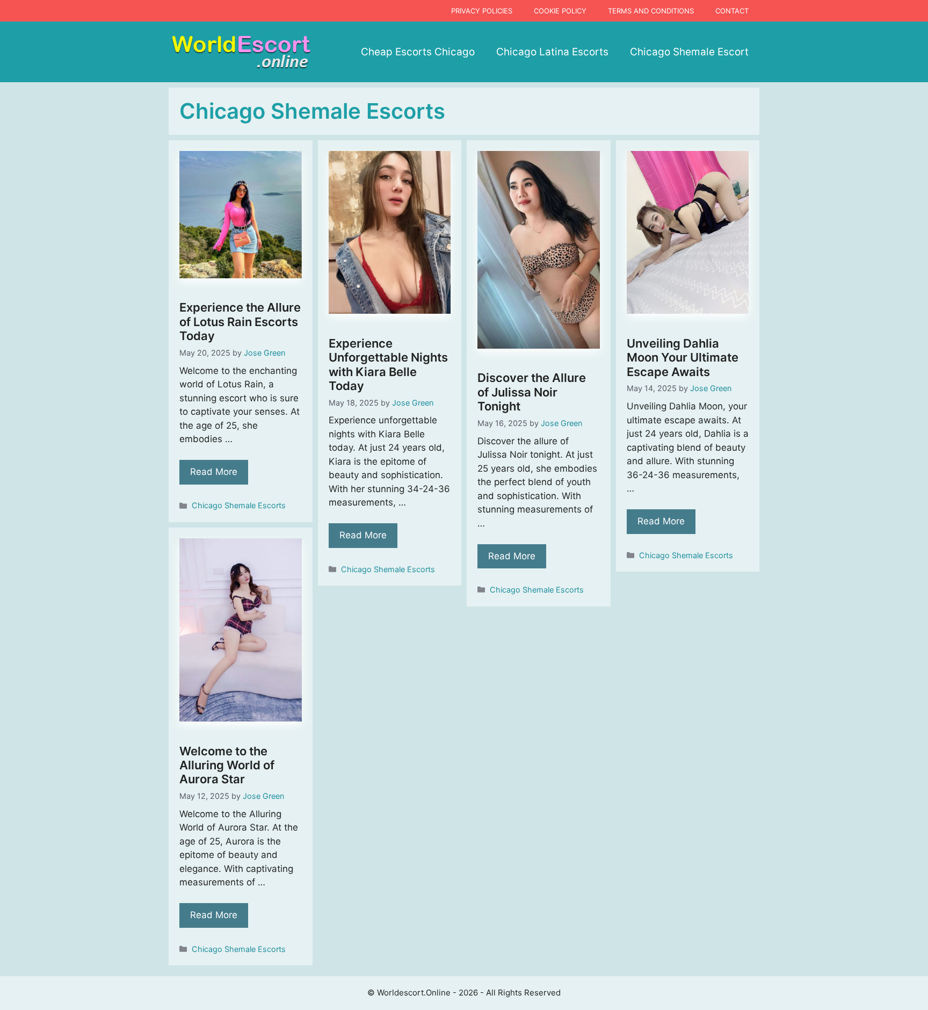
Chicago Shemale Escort (689, 52)
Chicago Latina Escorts (552, 52)
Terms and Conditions (651, 10)
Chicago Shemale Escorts (239, 505)
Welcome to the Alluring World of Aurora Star (226, 765)
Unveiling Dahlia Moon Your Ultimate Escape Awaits (682, 357)
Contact (732, 10)
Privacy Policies (481, 10)
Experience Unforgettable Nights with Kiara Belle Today (388, 364)
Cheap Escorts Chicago (418, 52)
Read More (213, 471)
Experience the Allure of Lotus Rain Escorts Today (240, 321)
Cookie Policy (560, 10)
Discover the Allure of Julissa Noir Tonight (531, 392)
